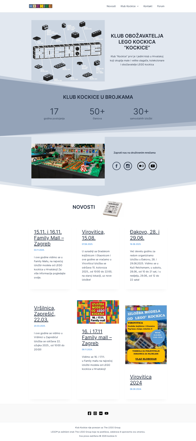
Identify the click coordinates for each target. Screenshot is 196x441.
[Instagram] (95, 413)
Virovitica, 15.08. (93, 235)
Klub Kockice (128, 6)
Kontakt (147, 6)
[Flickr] (101, 413)
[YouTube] (106, 413)
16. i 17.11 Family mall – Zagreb (97, 337)
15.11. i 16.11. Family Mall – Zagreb (49, 238)
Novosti (111, 6)
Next (101, 160)
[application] (137, 6)
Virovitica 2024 (141, 380)
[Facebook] (89, 413)
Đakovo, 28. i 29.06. (145, 235)
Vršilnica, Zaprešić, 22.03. (44, 314)
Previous (35, 160)
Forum (160, 6)
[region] (68, 161)
